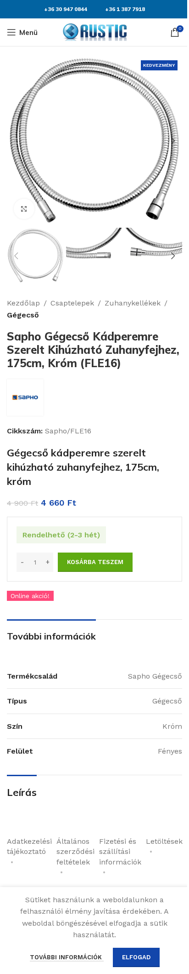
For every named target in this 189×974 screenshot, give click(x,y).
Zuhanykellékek (133, 303)
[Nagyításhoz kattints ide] (24, 209)
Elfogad (136, 957)
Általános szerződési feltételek (75, 851)
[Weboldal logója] (94, 31)
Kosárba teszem (95, 562)
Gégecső (23, 315)
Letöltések (164, 841)
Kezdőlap (23, 303)
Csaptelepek (72, 303)
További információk (67, 957)
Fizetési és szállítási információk (120, 851)
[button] (16, 141)
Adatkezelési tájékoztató (29, 846)
